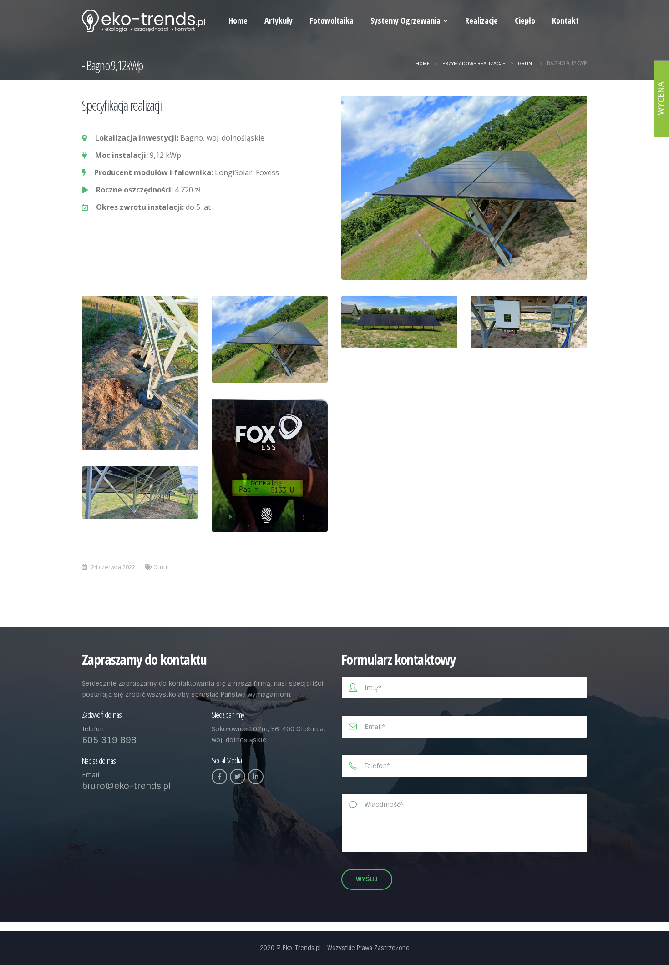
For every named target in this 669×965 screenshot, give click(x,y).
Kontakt (565, 20)
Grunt (161, 567)
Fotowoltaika (331, 20)
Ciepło (525, 20)
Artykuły (278, 20)
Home (238, 20)
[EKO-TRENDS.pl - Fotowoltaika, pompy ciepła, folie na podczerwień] (143, 21)
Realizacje (481, 20)
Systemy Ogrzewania (405, 20)
